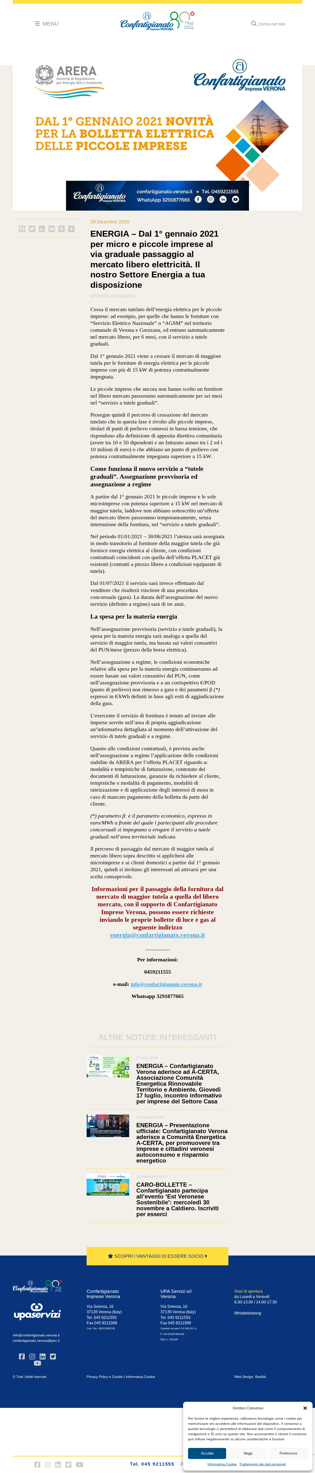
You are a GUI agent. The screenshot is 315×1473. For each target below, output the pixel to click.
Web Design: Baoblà (250, 1377)
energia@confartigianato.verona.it (157, 935)
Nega (248, 1453)
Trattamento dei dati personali (262, 1464)
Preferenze (288, 1453)
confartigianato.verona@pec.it (36, 1341)
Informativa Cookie (222, 1464)
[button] (305, 1408)
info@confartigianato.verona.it (166, 984)
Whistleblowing (247, 1313)
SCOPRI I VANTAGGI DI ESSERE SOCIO (159, 1256)
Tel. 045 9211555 (152, 1464)
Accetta (207, 1453)
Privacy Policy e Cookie (105, 1377)
